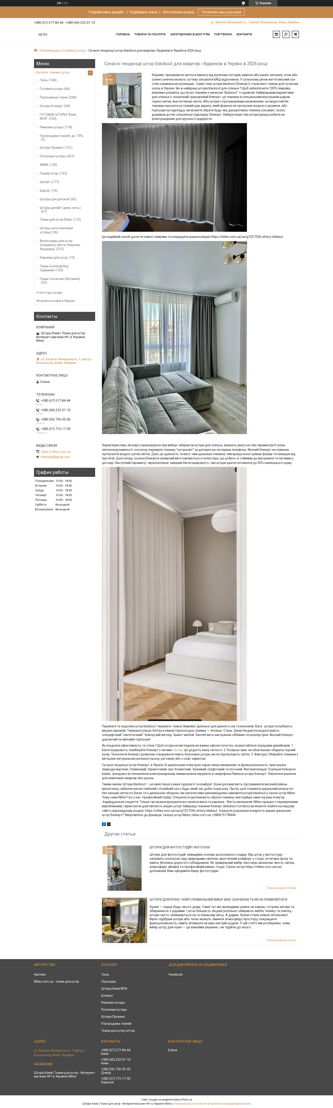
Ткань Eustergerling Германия (54, 268)
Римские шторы (51, 127)
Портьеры (108, 981)
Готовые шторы (51, 89)
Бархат (45, 190)
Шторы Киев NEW (114, 988)
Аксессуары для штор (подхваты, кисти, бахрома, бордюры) (60, 245)
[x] (109, 825)
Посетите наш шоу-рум (221, 12)
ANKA (44, 165)
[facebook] (104, 825)
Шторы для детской (54, 199)
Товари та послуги (150, 34)
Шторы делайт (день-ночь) (60, 208)
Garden (45, 182)
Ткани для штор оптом (118, 1030)
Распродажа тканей (116, 1023)
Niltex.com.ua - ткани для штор (56, 981)
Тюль (44, 80)
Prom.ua (186, 1099)
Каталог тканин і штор (53, 72)
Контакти (244, 34)
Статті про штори (49, 292)
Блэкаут (107, 995)
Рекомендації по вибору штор (62, 50)
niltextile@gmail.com (55, 457)
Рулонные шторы (52, 156)
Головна (123, 34)
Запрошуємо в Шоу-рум (190, 34)
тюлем (178, 750)
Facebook (176, 974)
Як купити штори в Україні (55, 301)
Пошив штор (49, 173)
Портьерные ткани (54, 97)
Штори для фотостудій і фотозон (180, 847)
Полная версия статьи (281, 888)
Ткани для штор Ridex (56, 219)
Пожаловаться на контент (191, 1103)
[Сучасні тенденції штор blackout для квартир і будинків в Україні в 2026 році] (124, 95)
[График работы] (276, 34)
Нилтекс (40, 974)
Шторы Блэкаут (51, 106)
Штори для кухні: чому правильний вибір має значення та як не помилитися (218, 899)
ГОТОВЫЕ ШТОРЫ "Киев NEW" (58, 116)
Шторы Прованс (52, 147)
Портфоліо (223, 34)
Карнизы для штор (54, 257)
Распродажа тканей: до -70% (61, 136)
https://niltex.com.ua (55, 452)
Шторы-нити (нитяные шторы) (56, 230)
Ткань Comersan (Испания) (60, 279)
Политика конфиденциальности (230, 1103)
